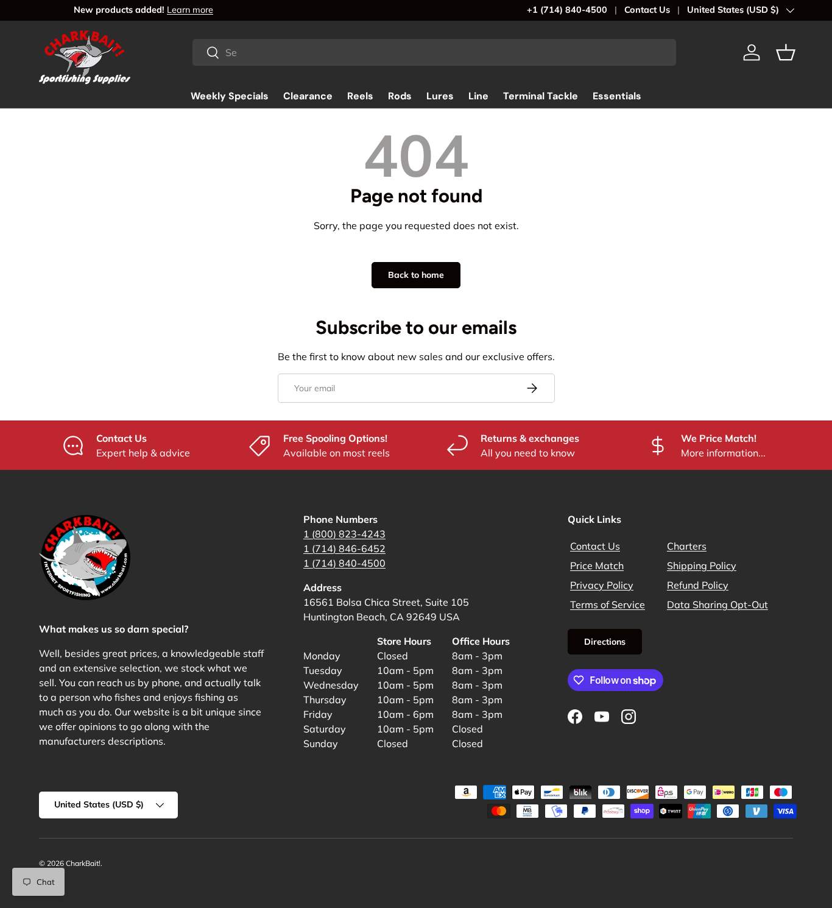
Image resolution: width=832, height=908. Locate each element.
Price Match (597, 565)
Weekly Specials (230, 96)
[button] (785, 52)
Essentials (617, 96)
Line (478, 96)
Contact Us (647, 9)
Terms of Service (607, 604)
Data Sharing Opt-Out (717, 604)
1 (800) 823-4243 (344, 534)
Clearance (308, 96)
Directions (605, 641)
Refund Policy (697, 585)
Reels (360, 96)
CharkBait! (83, 863)
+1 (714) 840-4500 (567, 9)
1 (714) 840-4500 (344, 563)
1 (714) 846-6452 (344, 548)
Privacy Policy (601, 585)
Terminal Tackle (540, 96)
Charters (687, 546)
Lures (440, 96)
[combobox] (434, 52)
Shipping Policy (701, 565)
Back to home (416, 274)
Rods (400, 96)
